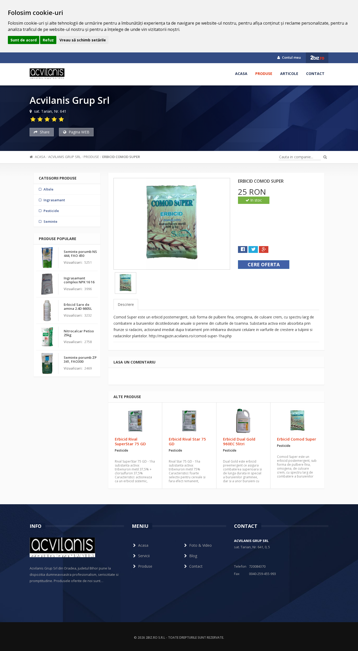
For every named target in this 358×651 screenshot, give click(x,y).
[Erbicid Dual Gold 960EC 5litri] (243, 421)
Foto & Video (200, 545)
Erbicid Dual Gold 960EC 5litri (239, 441)
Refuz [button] (48, 39)
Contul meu (291, 57)
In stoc (255, 200)
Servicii (144, 555)
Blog (193, 555)
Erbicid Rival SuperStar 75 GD (130, 441)
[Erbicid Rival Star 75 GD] (189, 421)
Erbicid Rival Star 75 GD (187, 441)
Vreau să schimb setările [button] (82, 39)
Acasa (241, 73)
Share (44, 131)
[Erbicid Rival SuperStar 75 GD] (135, 421)
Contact (315, 73)
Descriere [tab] (126, 304)
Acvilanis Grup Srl (64, 156)
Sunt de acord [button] (23, 39)
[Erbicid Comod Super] (297, 421)
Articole (289, 73)
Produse (263, 73)
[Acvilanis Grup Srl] (47, 73)
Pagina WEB (78, 131)
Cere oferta (264, 264)
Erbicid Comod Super (121, 156)
